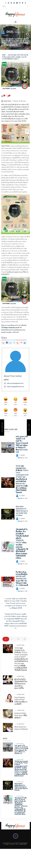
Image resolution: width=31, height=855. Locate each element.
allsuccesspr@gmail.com (15, 383)
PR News (5, 35)
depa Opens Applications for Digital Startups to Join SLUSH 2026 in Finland (22, 510)
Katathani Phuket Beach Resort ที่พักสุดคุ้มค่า (20, 715)
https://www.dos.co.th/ (11, 327)
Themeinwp (22, 844)
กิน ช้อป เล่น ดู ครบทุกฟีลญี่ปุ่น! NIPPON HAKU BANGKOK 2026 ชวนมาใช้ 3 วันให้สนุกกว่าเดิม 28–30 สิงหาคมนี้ (22, 578)
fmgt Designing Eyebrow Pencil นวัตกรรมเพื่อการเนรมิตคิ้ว (20, 700)
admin (10, 32)
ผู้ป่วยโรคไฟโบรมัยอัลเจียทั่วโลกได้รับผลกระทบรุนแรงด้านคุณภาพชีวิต (20, 683)
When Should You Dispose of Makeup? (21, 728)
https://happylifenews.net (15, 386)
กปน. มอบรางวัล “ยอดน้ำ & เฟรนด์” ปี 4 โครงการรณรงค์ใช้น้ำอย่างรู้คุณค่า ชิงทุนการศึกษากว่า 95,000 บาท (21, 749)
